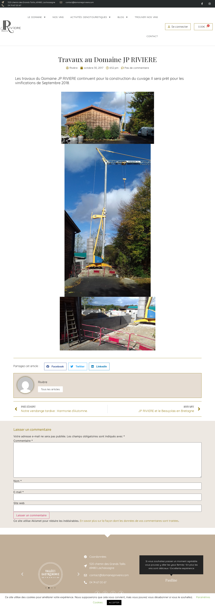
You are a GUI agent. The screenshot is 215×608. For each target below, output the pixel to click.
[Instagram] (209, 4)
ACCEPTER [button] (114, 602)
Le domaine (35, 17)
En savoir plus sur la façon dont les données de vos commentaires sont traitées (129, 520)
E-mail (18, 492)
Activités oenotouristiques (88, 17)
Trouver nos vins (146, 17)
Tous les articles (50, 389)
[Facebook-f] (202, 4)
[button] (55, 366)
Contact (152, 36)
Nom (17, 481)
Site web (19, 503)
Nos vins (58, 17)
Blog (121, 17)
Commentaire (23, 440)
